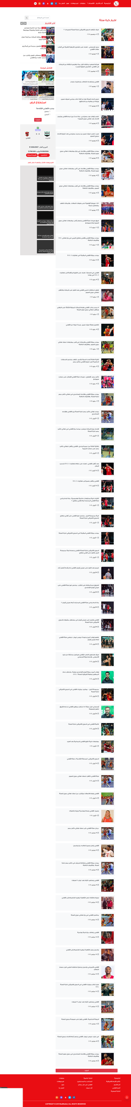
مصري (46, 111)
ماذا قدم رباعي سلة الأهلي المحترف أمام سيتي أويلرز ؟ (80, 602)
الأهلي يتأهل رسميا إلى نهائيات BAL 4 (86, 481)
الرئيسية (106, 3)
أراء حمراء (89, 1088)
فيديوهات (74, 3)
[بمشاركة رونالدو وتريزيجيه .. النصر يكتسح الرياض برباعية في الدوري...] (45, 247)
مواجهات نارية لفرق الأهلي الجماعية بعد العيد (83, 741)
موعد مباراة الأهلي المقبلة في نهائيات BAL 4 (83, 255)
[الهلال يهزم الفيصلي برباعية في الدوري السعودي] (45, 233)
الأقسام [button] (91, 3)
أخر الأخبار (99, 3)
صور (67, 3)
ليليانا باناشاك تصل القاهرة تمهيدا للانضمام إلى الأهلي (80, 898)
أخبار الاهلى (116, 1088)
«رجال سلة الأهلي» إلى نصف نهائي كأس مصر (83, 828)
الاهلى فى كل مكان (85, 1085)
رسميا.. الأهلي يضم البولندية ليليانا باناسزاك (84, 811)
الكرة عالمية (88, 1078)
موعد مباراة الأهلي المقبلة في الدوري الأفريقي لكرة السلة (79, 533)
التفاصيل (44, 155)
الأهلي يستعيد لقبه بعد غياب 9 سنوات (85, 1002)
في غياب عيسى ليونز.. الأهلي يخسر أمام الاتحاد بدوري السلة (78, 1036)
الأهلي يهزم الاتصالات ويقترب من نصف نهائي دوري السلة (79, 793)
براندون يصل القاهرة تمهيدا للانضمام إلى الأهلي (82, 950)
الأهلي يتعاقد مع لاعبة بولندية (88, 932)
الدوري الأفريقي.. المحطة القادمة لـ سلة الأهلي (83, 759)
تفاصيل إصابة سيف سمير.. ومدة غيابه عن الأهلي (82, 325)
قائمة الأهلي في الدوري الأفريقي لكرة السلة (83, 724)
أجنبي (46, 114)
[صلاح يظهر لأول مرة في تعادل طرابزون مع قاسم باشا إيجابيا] (45, 201)
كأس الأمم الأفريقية (113, 1081)
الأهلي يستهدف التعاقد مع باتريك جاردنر (84, 82)
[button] (25, 23)
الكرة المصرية (115, 1091)
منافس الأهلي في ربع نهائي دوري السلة (85, 915)
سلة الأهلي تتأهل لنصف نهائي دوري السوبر (84, 776)
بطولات (82, 3)
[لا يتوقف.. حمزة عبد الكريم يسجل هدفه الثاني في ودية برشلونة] (45, 172)
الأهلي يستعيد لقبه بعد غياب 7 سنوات (85, 880)
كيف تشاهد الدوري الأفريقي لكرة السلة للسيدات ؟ (81, 30)
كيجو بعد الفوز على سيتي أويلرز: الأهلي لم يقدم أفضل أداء (78, 568)
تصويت (37, 120)
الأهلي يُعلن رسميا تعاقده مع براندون (86, 845)
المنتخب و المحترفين (84, 1081)
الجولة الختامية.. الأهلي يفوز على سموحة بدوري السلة (80, 1019)
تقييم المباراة (32, 155)
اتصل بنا (62, 3)
